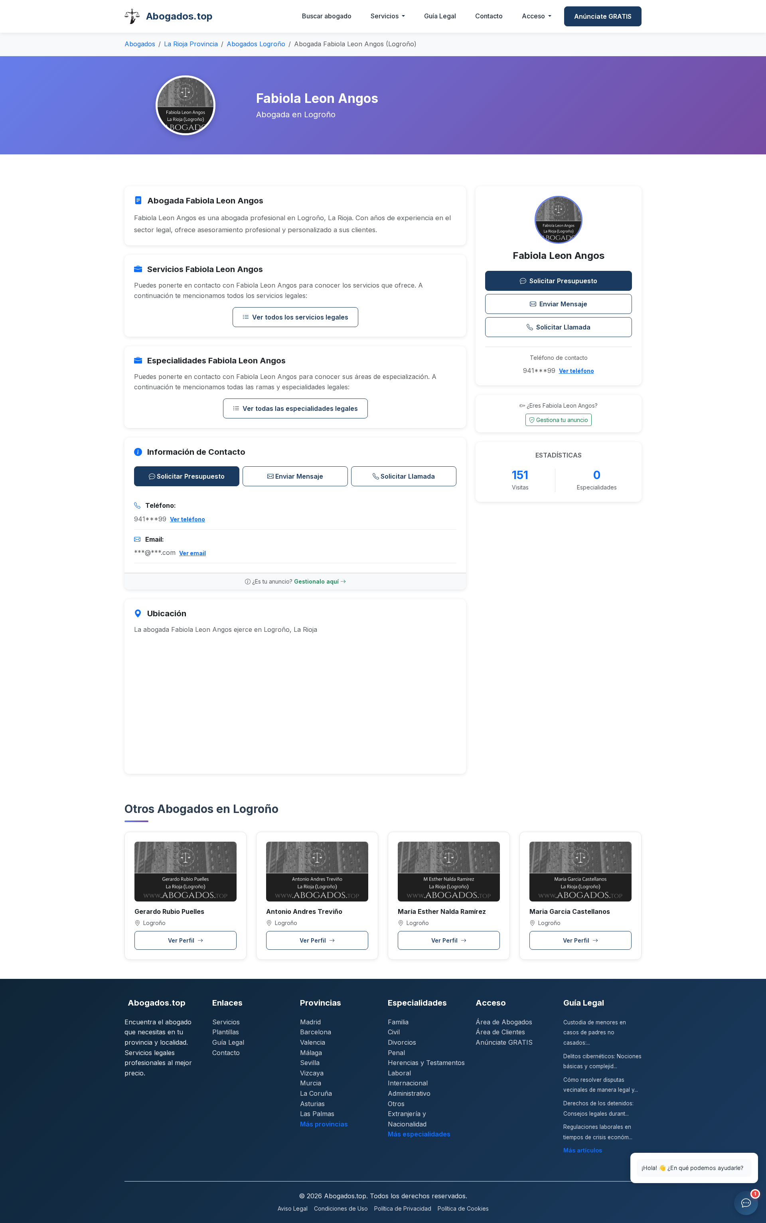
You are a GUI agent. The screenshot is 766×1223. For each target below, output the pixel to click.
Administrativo (409, 1093)
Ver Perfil (182, 940)
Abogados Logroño (256, 44)
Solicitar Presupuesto (191, 476)
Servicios (226, 1022)
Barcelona (315, 1032)
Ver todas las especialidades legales (300, 408)
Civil (394, 1032)
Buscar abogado (326, 16)
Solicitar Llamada (408, 476)
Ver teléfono (187, 519)
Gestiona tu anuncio (562, 419)
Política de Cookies (463, 1208)
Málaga (311, 1053)
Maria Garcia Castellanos (569, 911)
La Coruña (316, 1093)
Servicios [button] (385, 16)
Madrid (310, 1022)
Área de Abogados (504, 1022)
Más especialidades (419, 1134)
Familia (398, 1022)
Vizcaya (312, 1073)
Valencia (312, 1042)
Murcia (310, 1083)
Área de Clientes (500, 1032)
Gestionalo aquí (317, 581)
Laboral (399, 1073)
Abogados (139, 44)
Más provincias (324, 1124)
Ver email (192, 553)
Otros (396, 1104)
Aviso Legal (293, 1208)
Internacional (408, 1083)
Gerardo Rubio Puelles (169, 911)
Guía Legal (440, 16)
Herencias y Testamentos (426, 1063)
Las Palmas (317, 1114)
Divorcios (402, 1042)
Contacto (489, 16)
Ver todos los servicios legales (300, 317)
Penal (396, 1053)
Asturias (312, 1104)
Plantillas (225, 1032)
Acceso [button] (534, 16)
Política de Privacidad (402, 1208)
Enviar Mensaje (299, 476)
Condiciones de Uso (341, 1208)
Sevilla (310, 1063)
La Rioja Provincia (191, 44)
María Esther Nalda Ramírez (442, 911)
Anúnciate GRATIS (603, 16)
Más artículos (582, 1150)
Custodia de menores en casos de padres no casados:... (594, 1032)
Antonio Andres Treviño (304, 911)
